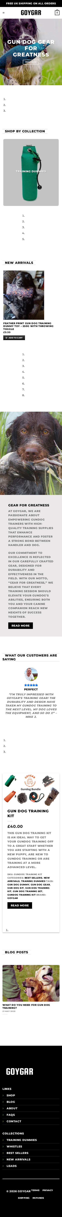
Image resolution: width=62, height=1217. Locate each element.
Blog (11, 1101)
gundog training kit (21, 895)
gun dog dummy (18, 884)
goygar (12, 898)
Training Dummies (33, 881)
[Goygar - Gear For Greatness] (31, 13)
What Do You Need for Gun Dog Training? (26, 1006)
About (12, 1108)
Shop (11, 1095)
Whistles (14, 1146)
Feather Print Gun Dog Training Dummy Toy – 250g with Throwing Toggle (28, 326)
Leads (12, 1166)
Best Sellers (33, 878)
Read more (20, 905)
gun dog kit (15, 888)
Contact (14, 1121)
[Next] (12, 88)
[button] (3, 13)
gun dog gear (40, 884)
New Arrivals (18, 1159)
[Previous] (3, 88)
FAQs (11, 1114)
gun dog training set (27, 891)
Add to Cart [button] (16, 338)
